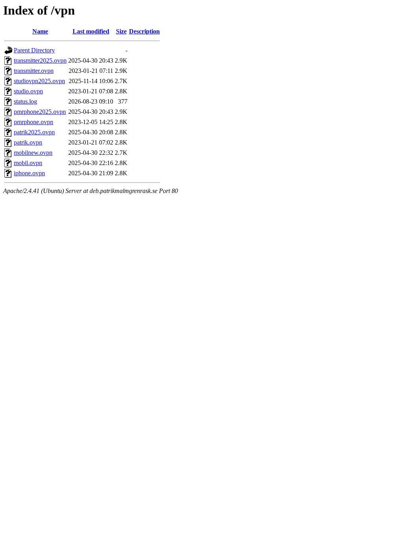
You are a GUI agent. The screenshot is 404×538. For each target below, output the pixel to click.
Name (40, 31)
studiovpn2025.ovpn (39, 81)
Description (144, 31)
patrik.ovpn (28, 142)
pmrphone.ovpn (33, 122)
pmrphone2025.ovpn (40, 111)
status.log (25, 101)
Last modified (91, 31)
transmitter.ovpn (34, 70)
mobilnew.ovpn (33, 152)
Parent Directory (34, 50)
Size (121, 31)
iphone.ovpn (29, 173)
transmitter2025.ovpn (40, 60)
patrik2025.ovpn (34, 132)
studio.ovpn (28, 91)
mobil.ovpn (28, 163)
